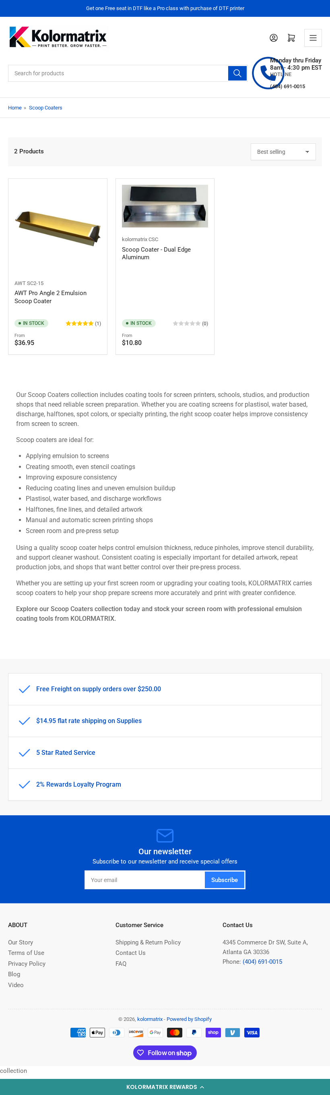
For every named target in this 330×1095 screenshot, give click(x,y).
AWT (20, 283)
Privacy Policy (26, 963)
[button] (165, 1087)
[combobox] (128, 73)
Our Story (20, 942)
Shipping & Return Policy (148, 942)
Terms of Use (26, 953)
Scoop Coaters (45, 108)
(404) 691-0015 (262, 961)
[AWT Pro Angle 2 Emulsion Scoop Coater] (57, 228)
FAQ (121, 963)
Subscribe (224, 880)
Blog (14, 974)
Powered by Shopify (189, 1019)
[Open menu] (313, 38)
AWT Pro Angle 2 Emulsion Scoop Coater (50, 297)
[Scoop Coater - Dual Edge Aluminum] (165, 206)
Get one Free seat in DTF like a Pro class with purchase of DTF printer (165, 8)
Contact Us (131, 953)
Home (15, 108)
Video (16, 985)
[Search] (237, 73)
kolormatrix (134, 239)
